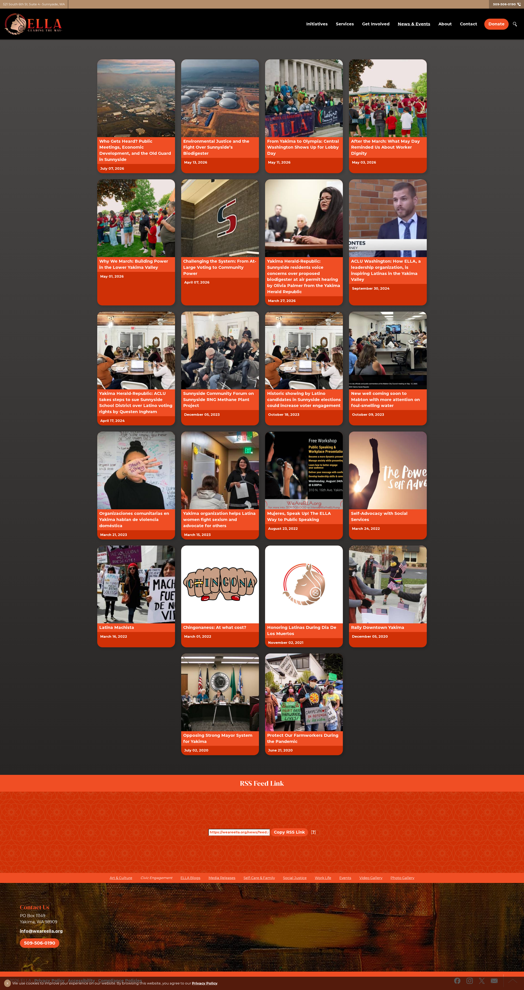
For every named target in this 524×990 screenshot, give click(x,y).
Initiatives (317, 23)
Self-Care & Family (259, 878)
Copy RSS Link (289, 832)
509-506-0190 (39, 943)
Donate (496, 23)
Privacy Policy (204, 983)
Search (515, 24)
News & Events (414, 23)
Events (345, 878)
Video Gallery (370, 878)
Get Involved (376, 23)
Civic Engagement (156, 878)
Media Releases (222, 878)
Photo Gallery (402, 878)
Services (345, 23)
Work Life (323, 878)
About (445, 23)
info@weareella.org (41, 931)
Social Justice (295, 878)
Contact (468, 23)
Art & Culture (121, 878)
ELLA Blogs (190, 878)
